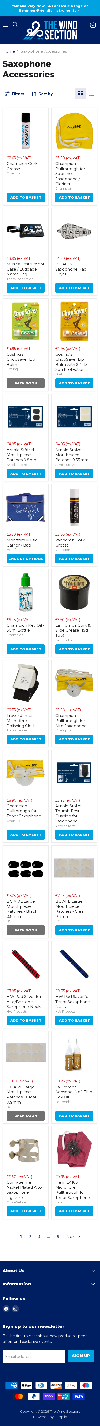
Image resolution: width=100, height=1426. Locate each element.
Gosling (12, 369)
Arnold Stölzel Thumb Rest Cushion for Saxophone (69, 813)
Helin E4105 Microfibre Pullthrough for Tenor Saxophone (72, 1190)
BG (57, 279)
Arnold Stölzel (17, 465)
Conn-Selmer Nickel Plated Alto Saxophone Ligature (24, 1190)
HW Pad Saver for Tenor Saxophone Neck (72, 1001)
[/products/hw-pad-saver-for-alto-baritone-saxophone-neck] (26, 964)
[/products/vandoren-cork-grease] (74, 507)
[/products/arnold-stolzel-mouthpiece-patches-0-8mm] (26, 417)
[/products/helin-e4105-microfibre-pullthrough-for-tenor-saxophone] (74, 1149)
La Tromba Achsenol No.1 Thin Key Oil (73, 1092)
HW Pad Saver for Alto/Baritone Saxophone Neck (24, 1001)
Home (9, 51)
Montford (14, 550)
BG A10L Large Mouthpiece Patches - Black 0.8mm (22, 909)
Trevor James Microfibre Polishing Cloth (21, 720)
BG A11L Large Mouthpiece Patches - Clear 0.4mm (70, 909)
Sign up (81, 1355)
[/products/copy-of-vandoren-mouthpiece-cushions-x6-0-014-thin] (74, 868)
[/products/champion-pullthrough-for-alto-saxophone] (74, 683)
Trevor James (17, 730)
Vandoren (62, 550)
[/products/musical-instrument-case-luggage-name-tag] (26, 231)
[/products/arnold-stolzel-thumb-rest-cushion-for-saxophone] (74, 773)
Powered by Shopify (50, 1417)
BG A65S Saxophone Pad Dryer (70, 269)
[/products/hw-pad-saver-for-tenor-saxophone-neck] (74, 964)
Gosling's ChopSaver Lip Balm (21, 359)
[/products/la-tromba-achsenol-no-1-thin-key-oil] (74, 1054)
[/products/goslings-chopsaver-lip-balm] (26, 321)
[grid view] (80, 93)
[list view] (91, 93)
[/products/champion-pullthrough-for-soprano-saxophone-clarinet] (74, 131)
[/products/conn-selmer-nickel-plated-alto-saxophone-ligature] (26, 1149)
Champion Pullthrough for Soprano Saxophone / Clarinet (70, 173)
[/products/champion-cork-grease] (26, 131)
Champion (15, 173)
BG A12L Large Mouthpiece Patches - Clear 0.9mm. (21, 1095)
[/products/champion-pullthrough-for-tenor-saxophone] (26, 773)
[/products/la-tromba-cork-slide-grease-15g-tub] (74, 592)
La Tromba (64, 640)
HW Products (17, 1011)
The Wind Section (20, 279)
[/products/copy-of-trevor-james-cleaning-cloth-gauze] (26, 683)
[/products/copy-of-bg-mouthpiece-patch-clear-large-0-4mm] (26, 1054)
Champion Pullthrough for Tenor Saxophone (24, 810)
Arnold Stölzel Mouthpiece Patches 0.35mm (71, 454)
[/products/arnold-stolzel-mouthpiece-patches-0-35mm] (74, 417)
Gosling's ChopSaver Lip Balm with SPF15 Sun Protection (71, 362)
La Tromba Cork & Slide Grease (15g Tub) (73, 630)
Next (71, 1236)
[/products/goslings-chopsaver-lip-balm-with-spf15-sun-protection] (74, 321)
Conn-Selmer (17, 1202)
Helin (59, 1202)
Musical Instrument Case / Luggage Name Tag (25, 269)
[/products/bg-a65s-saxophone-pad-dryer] (74, 231)
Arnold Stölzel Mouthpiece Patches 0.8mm (22, 454)
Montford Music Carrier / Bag (22, 543)
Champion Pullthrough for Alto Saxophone (71, 720)
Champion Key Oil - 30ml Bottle (25, 628)
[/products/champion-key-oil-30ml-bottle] (26, 592)
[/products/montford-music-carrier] (26, 507)
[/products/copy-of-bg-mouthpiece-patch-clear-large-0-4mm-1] (26, 868)
